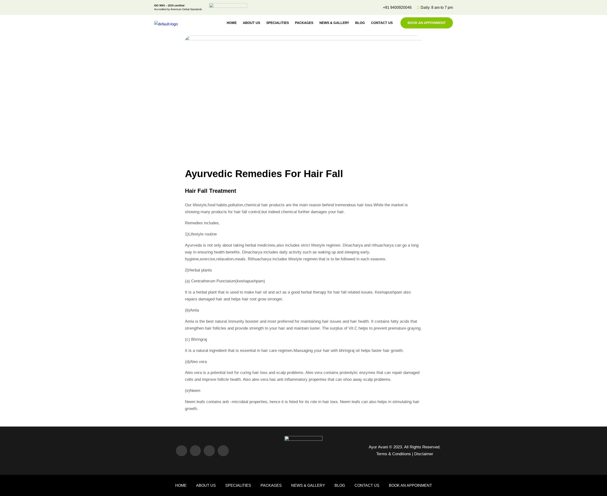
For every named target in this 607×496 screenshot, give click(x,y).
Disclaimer (423, 454)
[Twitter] (195, 450)
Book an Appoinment (427, 23)
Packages (304, 23)
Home (232, 23)
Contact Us (382, 23)
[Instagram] (223, 450)
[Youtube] (209, 450)
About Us (251, 23)
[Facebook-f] (181, 450)
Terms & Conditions (393, 454)
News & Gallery (334, 23)
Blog (360, 23)
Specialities (277, 23)
